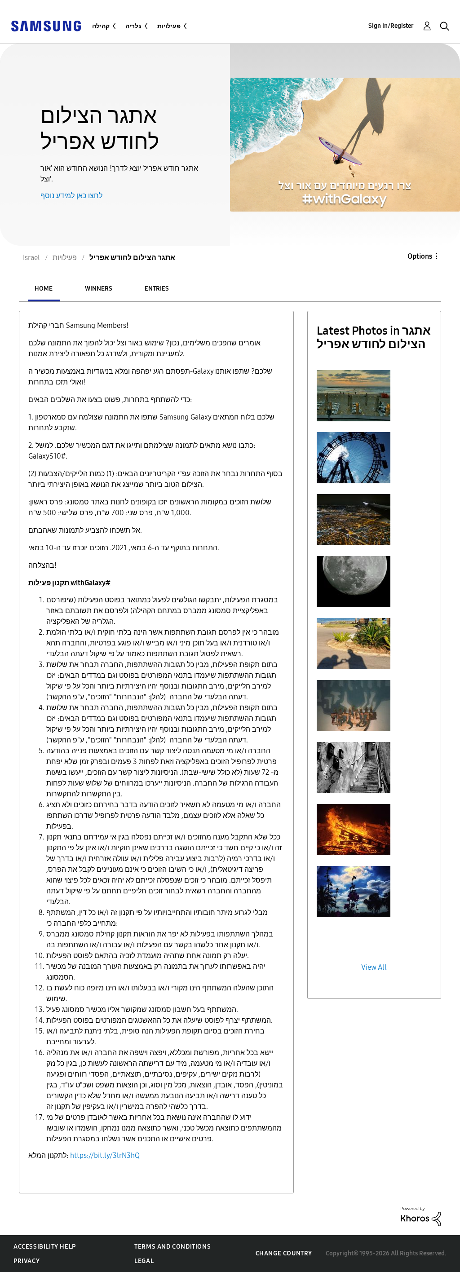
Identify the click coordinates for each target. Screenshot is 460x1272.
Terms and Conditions (172, 1246)
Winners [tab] (98, 288)
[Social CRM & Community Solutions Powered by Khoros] (421, 1216)
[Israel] (46, 25)
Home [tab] (44, 288)
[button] (353, 395)
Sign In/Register (391, 26)
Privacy (26, 1261)
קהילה (101, 26)
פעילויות (169, 26)
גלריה (133, 26)
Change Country (284, 1253)
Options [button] (419, 256)
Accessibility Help (44, 1246)
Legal (144, 1261)
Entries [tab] (157, 288)
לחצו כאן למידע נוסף (71, 195)
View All (374, 967)
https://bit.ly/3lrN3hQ (105, 1155)
